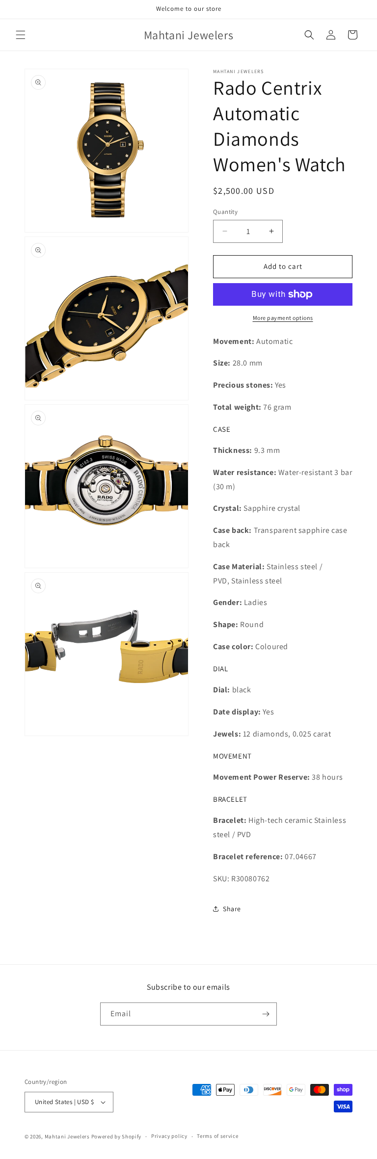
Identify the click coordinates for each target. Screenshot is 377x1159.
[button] (20, 35)
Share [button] (232, 908)
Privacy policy (169, 1136)
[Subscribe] (265, 1014)
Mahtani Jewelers (67, 1136)
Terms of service (217, 1136)
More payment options (283, 317)
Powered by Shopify (116, 1136)
